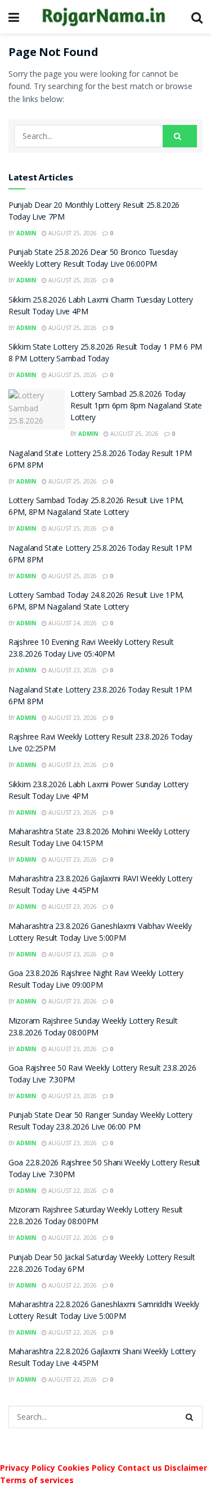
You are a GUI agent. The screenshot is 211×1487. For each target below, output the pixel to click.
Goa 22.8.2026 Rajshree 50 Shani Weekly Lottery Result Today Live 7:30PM (104, 1169)
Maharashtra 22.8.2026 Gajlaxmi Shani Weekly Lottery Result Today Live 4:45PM (102, 1358)
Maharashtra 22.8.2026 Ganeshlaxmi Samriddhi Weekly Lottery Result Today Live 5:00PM (103, 1311)
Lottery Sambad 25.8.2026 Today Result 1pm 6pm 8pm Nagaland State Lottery (136, 406)
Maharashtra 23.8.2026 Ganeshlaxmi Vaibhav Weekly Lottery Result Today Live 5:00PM (100, 933)
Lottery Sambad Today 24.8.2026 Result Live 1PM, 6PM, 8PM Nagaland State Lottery (95, 602)
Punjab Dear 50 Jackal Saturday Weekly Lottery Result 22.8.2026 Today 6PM (101, 1264)
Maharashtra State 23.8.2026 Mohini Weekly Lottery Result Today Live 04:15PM (98, 838)
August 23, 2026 (72, 670)
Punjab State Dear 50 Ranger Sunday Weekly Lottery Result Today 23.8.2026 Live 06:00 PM (100, 1122)
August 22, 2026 (72, 1191)
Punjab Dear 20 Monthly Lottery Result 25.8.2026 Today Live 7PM (93, 212)
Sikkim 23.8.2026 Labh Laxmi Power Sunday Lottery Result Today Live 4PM (98, 791)
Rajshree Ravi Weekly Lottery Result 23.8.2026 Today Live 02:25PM (100, 743)
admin (26, 233)
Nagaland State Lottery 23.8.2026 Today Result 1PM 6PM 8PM (99, 696)
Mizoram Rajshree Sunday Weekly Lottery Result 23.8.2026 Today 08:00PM (93, 1027)
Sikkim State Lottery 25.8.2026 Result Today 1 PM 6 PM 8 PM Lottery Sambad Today (105, 353)
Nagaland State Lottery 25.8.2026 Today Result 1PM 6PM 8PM (99, 460)
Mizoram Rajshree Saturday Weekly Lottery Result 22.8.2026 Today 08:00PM (95, 1216)
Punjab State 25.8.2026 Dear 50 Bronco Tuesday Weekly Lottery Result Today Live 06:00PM (93, 259)
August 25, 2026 (72, 233)
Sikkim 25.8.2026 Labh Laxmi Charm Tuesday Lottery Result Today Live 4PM (100, 306)
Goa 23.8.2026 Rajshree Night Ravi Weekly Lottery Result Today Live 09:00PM (95, 980)
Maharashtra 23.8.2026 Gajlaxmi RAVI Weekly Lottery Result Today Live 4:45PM (100, 885)
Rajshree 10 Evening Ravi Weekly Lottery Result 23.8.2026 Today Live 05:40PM (90, 649)
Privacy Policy (27, 1467)
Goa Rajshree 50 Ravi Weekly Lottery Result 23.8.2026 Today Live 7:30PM (102, 1075)
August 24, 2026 (72, 623)
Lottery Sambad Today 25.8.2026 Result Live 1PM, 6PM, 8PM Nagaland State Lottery (95, 507)
